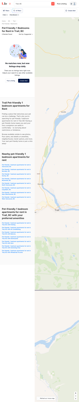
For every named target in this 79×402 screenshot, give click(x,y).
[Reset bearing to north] (75, 398)
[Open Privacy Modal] (10, 3)
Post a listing (62, 4)
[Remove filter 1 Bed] (7, 15)
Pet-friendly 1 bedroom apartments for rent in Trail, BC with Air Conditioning (16, 228)
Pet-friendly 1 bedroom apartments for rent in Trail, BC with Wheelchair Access (16, 251)
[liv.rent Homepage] (4, 3)
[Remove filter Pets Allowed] (18, 15)
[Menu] (73, 4)
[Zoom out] (75, 396)
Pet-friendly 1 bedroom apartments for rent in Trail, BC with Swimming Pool (16, 247)
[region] (57, 209)
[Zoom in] (75, 393)
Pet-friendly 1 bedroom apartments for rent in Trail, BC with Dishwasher (16, 237)
